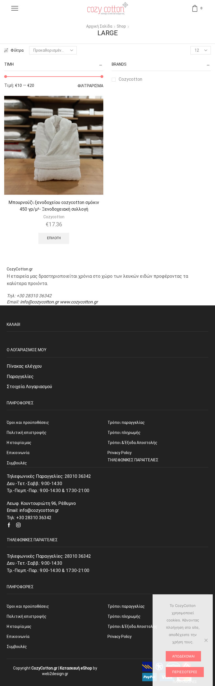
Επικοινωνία (18, 636)
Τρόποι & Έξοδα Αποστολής (132, 626)
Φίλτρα (17, 50)
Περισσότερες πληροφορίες (184, 673)
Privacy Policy (120, 636)
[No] (206, 640)
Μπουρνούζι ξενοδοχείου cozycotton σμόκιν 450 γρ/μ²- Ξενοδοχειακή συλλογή (53, 206)
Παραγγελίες (20, 376)
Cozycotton (130, 79)
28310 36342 (78, 476)
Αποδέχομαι (183, 656)
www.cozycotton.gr (79, 302)
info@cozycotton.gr (39, 302)
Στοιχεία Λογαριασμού (29, 386)
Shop (121, 26)
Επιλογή (54, 238)
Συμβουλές (17, 646)
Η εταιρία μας (19, 626)
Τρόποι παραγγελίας (126, 606)
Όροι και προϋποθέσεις (28, 606)
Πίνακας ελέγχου (24, 366)
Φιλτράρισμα (90, 86)
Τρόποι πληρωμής (124, 616)
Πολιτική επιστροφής (26, 616)
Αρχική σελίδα (99, 26)
